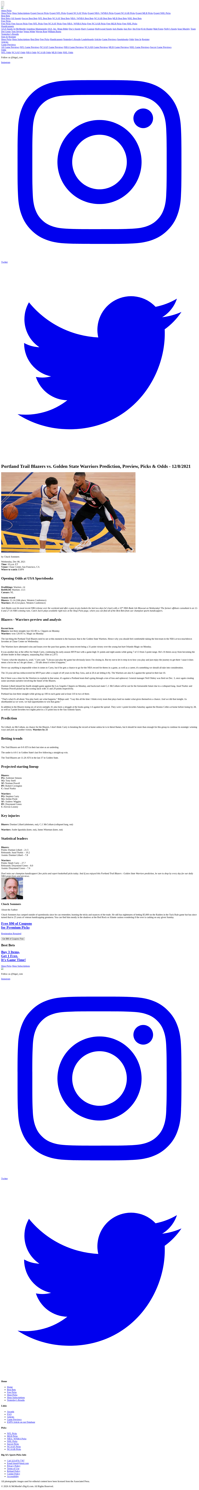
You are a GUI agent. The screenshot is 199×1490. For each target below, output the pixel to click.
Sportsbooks (122, 39)
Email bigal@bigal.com (18, 1463)
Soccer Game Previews (160, 47)
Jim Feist (136, 29)
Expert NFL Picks (58, 13)
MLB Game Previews (119, 47)
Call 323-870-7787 (15, 1460)
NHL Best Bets (134, 18)
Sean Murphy (183, 29)
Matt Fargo (158, 29)
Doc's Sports (74, 29)
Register (12, 37)
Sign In (4, 37)
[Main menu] (2, 3)
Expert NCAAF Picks (77, 13)
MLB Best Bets (119, 18)
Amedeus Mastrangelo (36, 29)
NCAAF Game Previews (51, 47)
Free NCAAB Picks (96, 23)
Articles (97, 39)
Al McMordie (19, 29)
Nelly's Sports (170, 29)
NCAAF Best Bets (61, 18)
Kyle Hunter (147, 29)
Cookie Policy (13, 1474)
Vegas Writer (29, 31)
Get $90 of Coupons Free (13, 939)
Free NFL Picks (35, 23)
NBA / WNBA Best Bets (82, 18)
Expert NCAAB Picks (124, 13)
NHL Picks (12, 1441)
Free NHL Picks (129, 23)
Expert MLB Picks (144, 13)
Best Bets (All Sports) (11, 18)
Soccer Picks (13, 1444)
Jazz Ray (128, 29)
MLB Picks (12, 1436)
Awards (10, 1411)
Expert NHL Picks (162, 13)
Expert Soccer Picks (39, 13)
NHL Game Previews (139, 47)
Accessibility (13, 1476)
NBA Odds (31, 52)
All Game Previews (10, 47)
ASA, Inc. (52, 29)
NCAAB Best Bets (103, 18)
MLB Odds (57, 52)
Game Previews (109, 39)
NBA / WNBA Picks (16, 1438)
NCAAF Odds (18, 52)
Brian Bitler (62, 29)
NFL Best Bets (45, 18)
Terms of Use (13, 1468)
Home (10, 1387)
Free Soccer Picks (19, 23)
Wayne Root (41, 31)
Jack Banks (117, 29)
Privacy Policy (13, 1466)
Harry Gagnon (87, 29)
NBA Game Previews (74, 47)
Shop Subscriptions (21, 13)
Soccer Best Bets (29, 18)
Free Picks (6, 21)
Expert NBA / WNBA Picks (101, 13)
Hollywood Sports (103, 29)
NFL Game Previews (29, 47)
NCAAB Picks (14, 1449)
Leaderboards (87, 39)
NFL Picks (12, 1433)
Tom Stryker (17, 31)
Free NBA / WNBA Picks (74, 23)
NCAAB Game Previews (96, 47)
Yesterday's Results (10, 34)
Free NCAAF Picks (53, 23)
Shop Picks (6, 10)
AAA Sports (7, 29)
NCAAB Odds (44, 52)
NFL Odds (6, 52)
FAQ (9, 1414)
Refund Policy (13, 1471)
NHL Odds (68, 52)
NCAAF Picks (14, 1446)
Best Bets (5, 16)
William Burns (54, 31)
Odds (131, 39)
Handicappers (7, 26)
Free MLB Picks (114, 23)
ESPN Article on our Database (21, 1422)
